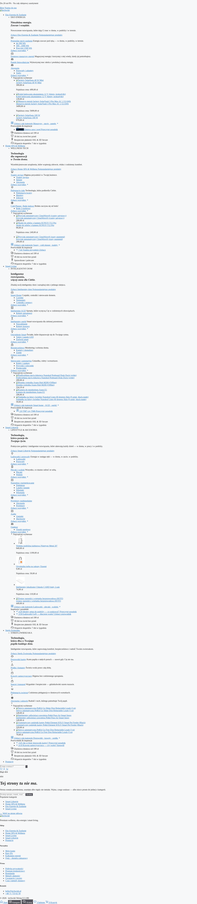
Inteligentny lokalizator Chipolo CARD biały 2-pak (38, 587)
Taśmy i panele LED (25, 337)
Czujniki (19, 298)
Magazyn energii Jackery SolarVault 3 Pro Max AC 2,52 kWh (42, 104)
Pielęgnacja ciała (18, 190)
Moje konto (10, 851)
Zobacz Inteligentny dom (21, 289)
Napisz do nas (11, 8)
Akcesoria (15, 68)
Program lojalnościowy (15, 871)
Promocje (9, 762)
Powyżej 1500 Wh (24, 48)
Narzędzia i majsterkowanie (22, 483)
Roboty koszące (23, 326)
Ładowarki (20, 459)
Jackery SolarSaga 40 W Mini (28, 83)
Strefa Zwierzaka (12, 630)
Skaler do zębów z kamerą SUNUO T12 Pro (35, 225)
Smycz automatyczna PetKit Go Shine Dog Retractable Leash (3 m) (45, 710)
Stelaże (19, 180)
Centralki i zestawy (24, 302)
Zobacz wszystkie (18, 50)
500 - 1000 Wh (22, 46)
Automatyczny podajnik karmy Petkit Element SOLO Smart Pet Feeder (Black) (49, 725)
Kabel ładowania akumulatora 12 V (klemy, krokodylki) (40, 96)
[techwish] (5, 10)
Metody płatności (12, 876)
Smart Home (16, 295)
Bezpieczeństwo (18, 348)
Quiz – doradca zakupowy (16, 858)
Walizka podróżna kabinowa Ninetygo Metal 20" (37, 546)
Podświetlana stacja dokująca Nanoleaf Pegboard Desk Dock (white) (45, 378)
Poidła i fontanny (18, 668)
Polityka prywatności (14, 868)
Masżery (19, 195)
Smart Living (10, 266)
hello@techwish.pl (13, 891)
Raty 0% (9, 853)
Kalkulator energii (13, 856)
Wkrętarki (20, 492)
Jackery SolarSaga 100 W (27, 118)
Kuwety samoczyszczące (21, 676)
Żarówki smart (22, 339)
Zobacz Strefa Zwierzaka (22, 653)
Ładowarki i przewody (20, 457)
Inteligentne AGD (18, 311)
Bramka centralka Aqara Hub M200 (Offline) (35, 385)
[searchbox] (12, 766)
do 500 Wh (21, 43)
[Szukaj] (26, 766)
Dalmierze (20, 485)
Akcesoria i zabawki (19, 701)
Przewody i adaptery (25, 70)
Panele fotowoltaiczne (20, 62)
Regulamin (10, 873)
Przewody (20, 461)
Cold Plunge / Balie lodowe (22, 206)
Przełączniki (21, 368)
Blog (2, 8)
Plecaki (19, 472)
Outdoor (14, 527)
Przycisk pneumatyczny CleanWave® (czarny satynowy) (40, 218)
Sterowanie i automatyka (21, 361)
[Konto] (4, 769)
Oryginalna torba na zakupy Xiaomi (31, 566)
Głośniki (19, 516)
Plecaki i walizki (18, 470)
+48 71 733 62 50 (13, 893)
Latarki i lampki (22, 488)
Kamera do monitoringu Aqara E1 (30, 392)
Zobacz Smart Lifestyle (21, 451)
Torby (18, 73)
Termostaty (20, 300)
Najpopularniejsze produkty (50, 35)
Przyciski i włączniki (25, 366)
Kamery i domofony (24, 350)
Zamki (19, 352)
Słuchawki (20, 519)
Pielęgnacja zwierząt (19, 692)
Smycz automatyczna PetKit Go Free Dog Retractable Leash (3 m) (44, 732)
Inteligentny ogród (18, 321)
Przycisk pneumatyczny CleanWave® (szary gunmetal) (39, 239)
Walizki (19, 474)
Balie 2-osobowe (23, 208)
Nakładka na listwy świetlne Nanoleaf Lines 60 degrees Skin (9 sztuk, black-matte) (51, 399)
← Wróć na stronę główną (11, 813)
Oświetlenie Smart (18, 334)
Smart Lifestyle (11, 427)
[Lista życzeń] (1, 769)
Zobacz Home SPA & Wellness (24, 169)
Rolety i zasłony (23, 363)
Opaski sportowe (23, 529)
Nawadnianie (21, 324)
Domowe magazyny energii (22, 56)
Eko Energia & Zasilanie (15, 15)
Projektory (20, 506)
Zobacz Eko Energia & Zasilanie (25, 35)
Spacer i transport (18, 684)
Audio (13, 514)
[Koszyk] (7, 769)
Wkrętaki (20, 490)
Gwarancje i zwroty (13, 878)
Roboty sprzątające (24, 313)
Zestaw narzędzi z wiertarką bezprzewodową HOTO (38, 601)
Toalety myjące (17, 175)
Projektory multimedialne (21, 501)
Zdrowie (19, 198)
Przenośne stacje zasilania (21, 41)
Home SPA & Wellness (15, 146)
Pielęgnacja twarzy (24, 193)
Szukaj (29, 794)
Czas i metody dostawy (15, 881)
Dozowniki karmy (18, 659)
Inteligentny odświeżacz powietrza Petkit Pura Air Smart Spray (42, 718)
